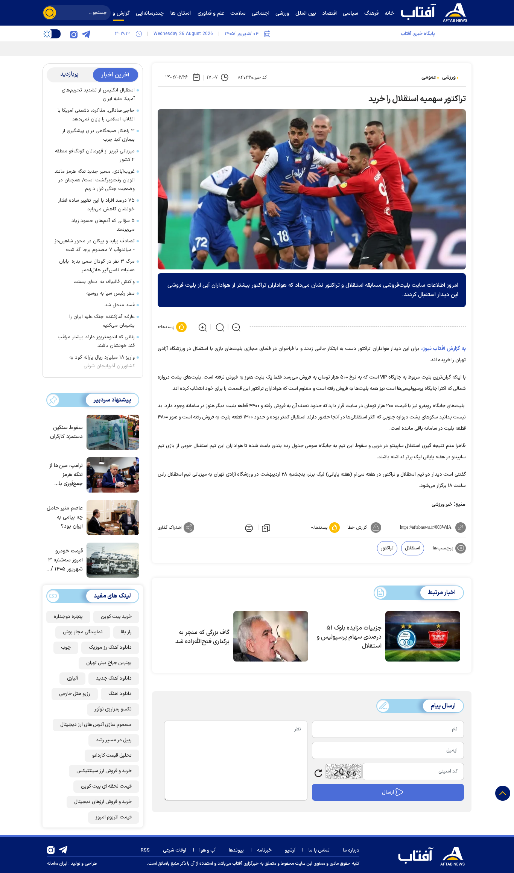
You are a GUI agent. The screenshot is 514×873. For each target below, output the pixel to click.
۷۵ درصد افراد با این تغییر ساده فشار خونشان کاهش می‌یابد (96, 205)
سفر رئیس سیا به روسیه (110, 293)
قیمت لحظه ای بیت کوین (106, 786)
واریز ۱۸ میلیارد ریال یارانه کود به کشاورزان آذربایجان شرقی (102, 362)
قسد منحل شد (120, 305)
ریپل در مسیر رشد (114, 740)
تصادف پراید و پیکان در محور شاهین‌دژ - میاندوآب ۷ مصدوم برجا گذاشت (95, 245)
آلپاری (72, 678)
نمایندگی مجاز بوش (83, 632)
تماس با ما (319, 850)
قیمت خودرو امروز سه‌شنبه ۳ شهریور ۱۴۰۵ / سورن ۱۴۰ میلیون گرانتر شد (65, 560)
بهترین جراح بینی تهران (109, 663)
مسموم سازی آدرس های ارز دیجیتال (96, 725)
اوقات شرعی (174, 850)
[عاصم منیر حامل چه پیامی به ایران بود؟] (111, 517)
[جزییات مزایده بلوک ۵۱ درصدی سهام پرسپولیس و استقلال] (422, 636)
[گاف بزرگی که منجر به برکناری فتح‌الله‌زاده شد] (270, 636)
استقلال (412, 548)
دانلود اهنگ (120, 694)
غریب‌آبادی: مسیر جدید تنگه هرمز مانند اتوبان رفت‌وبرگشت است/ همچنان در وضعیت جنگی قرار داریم (95, 180)
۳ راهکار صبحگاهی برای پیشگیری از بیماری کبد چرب (98, 135)
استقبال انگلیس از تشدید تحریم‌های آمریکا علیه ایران (98, 95)
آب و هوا (207, 850)
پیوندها (236, 850)
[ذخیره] (266, 527)
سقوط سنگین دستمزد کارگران (66, 432)
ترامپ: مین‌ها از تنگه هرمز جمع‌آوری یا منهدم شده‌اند (66, 475)
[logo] (435, 12)
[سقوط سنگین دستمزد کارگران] (111, 431)
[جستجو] (49, 12)
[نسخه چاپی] (248, 527)
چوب (66, 647)
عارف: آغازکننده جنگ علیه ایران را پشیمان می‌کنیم (102, 321)
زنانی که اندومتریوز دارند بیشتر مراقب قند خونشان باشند (96, 341)
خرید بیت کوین (116, 617)
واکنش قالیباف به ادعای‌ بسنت (104, 282)
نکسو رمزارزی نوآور (113, 709)
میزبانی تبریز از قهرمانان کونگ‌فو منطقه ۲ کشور (95, 156)
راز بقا (126, 632)
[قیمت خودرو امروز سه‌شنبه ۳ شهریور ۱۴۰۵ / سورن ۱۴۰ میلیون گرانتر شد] (111, 559)
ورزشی (449, 77)
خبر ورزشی (442, 504)
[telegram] (85, 34)
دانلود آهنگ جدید (114, 678)
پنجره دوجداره (68, 617)
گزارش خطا (357, 527)
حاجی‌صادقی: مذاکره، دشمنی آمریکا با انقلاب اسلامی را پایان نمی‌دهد (96, 115)
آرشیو (290, 850)
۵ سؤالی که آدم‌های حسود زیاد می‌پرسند (103, 225)
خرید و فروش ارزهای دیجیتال (103, 802)
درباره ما (351, 850)
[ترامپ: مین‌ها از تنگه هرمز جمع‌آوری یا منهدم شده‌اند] (111, 474)
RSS (145, 850)
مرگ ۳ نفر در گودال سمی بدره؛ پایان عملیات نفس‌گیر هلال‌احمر (97, 266)
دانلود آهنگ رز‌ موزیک (110, 647)
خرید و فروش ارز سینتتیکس (104, 771)
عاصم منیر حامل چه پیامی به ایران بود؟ (65, 517)
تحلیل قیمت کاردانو (112, 755)
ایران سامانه (57, 863)
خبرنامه (264, 850)
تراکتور (387, 548)
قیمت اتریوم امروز (114, 817)
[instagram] (74, 33)
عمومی (428, 77)
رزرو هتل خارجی (74, 694)
